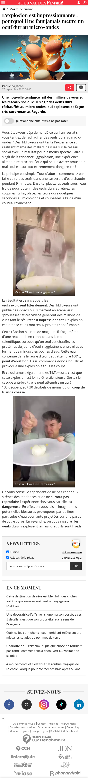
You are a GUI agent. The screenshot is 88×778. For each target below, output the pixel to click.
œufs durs (58, 137)
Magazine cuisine (22, 9)
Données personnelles (22, 727)
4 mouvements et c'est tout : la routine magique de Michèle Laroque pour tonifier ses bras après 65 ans (43, 667)
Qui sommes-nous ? (24, 723)
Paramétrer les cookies (51, 727)
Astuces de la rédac (21, 557)
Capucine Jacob (13, 86)
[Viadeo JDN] (65, 765)
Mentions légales (19, 731)
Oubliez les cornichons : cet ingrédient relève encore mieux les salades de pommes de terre (43, 635)
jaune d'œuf (32, 346)
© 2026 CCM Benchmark (64, 731)
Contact (41, 723)
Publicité (53, 723)
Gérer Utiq (73, 727)
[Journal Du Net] (65, 748)
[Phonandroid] (65, 773)
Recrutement (68, 723)
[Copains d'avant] (23, 765)
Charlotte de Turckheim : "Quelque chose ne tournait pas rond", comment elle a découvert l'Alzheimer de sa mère (44, 650)
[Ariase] (23, 773)
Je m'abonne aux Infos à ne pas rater (42, 121)
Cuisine (14, 552)
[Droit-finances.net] (65, 756)
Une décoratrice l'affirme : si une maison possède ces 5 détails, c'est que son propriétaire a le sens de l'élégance (44, 619)
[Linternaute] (23, 757)
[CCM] (23, 748)
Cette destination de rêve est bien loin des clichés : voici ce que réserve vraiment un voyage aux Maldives (42, 601)
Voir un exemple (72, 552)
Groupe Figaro (40, 731)
